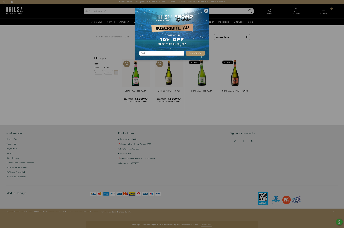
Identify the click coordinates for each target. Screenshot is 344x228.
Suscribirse (195, 53)
